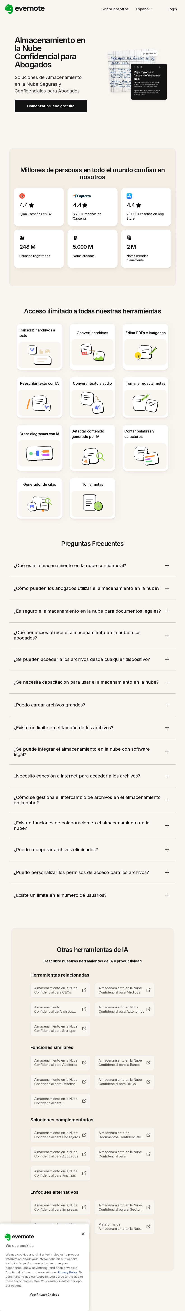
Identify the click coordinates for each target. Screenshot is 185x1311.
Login (172, 9)
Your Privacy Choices (44, 1294)
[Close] (83, 1234)
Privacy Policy (67, 1272)
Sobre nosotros (115, 9)
